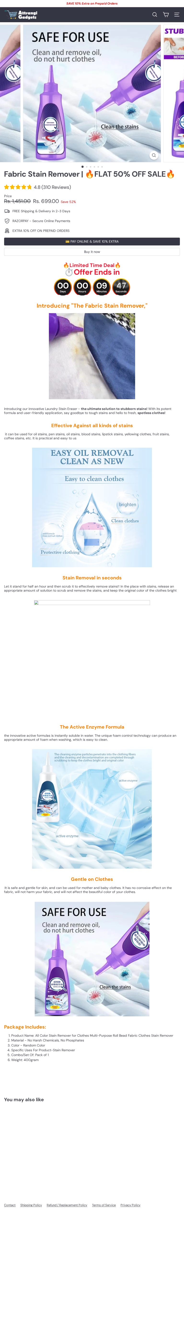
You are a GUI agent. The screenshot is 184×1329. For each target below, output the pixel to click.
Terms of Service (104, 1205)
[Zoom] (154, 155)
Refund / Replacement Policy (67, 1205)
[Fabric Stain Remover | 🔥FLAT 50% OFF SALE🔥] (34, 1145)
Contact (10, 1205)
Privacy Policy (130, 1205)
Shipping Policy (31, 1205)
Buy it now (92, 252)
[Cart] (165, 15)
